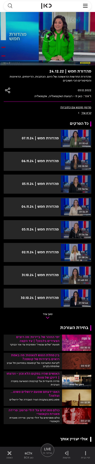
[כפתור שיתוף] (8, 90)
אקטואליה (40, 96)
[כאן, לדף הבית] (46, 6)
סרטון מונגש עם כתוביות (75, 107)
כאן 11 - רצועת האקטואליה (65, 96)
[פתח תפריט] (85, 6)
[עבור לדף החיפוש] (10, 6)
